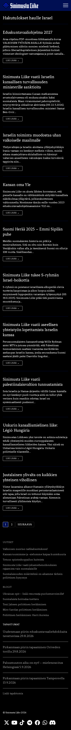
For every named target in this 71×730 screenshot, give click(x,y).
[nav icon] (65, 5)
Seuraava (25, 524)
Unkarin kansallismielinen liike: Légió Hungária (30, 428)
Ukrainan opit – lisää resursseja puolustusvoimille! (33, 593)
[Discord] (52, 722)
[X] (6, 722)
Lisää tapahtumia (13, 693)
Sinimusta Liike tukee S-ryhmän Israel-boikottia (31, 277)
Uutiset (8, 542)
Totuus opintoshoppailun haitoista (23, 559)
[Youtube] (14, 722)
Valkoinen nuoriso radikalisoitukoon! (25, 549)
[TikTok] (22, 722)
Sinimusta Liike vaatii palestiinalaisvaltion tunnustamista (33, 382)
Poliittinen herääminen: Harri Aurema (26, 615)
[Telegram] (29, 722)
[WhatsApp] (45, 722)
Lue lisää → (12, 60)
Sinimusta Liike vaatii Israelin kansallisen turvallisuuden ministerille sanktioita (28, 82)
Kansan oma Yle (17, 184)
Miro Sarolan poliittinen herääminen (25, 609)
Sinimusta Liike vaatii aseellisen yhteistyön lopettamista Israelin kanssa (30, 329)
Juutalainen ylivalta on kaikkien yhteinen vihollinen (30, 477)
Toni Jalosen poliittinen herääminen (24, 604)
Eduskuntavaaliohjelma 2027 (28, 32)
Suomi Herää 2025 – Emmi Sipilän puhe (33, 232)
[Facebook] (37, 722)
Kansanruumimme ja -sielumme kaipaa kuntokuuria (34, 554)
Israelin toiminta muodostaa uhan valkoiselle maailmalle (32, 138)
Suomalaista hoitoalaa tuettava (21, 599)
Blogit (7, 586)
